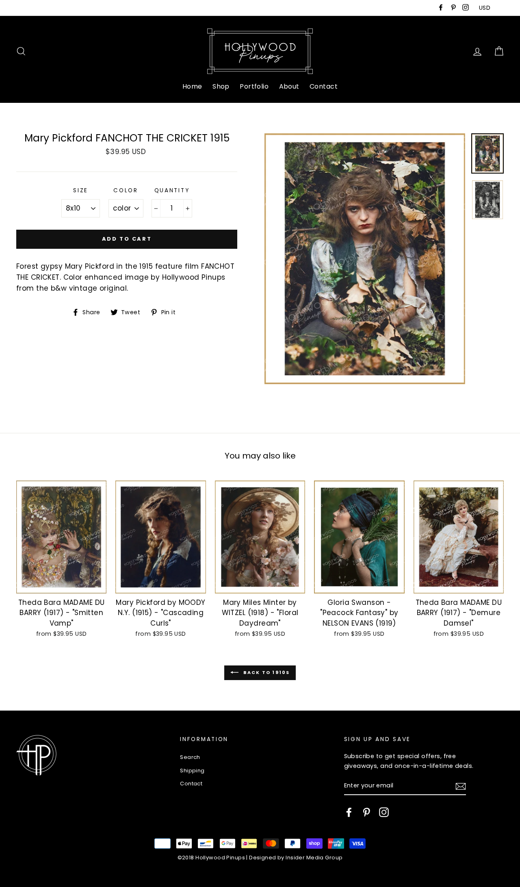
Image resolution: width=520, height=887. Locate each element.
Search (190, 757)
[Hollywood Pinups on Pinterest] (366, 812)
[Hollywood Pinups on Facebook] (349, 812)
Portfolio (254, 86)
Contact (324, 86)
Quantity (172, 190)
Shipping (192, 770)
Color (125, 190)
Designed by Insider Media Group (295, 857)
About (289, 86)
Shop (221, 86)
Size (80, 190)
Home (192, 86)
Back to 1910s (266, 672)
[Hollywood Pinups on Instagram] (384, 812)
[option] (364, 259)
